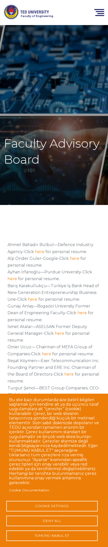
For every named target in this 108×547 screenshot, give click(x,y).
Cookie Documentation (29, 490)
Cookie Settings (52, 506)
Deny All (52, 521)
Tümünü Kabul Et (52, 535)
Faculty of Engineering (37, 16)
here (39, 251)
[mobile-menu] (99, 12)
